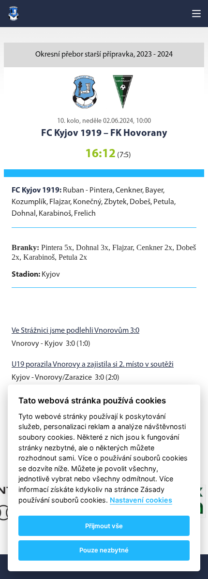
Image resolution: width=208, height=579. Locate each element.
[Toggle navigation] (196, 13)
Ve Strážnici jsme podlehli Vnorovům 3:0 (75, 331)
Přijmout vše (104, 526)
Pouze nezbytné (104, 550)
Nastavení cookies (141, 500)
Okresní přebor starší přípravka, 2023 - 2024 (104, 55)
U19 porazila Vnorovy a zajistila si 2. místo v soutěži (93, 365)
